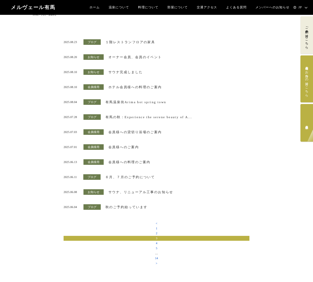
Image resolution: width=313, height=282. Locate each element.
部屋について (177, 7)
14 (156, 258)
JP (300, 7)
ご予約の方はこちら (307, 35)
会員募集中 (307, 123)
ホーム (94, 7)
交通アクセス (207, 7)
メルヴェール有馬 (33, 7)
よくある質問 (236, 7)
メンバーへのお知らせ (272, 7)
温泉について (119, 7)
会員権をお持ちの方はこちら (307, 79)
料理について (148, 7)
